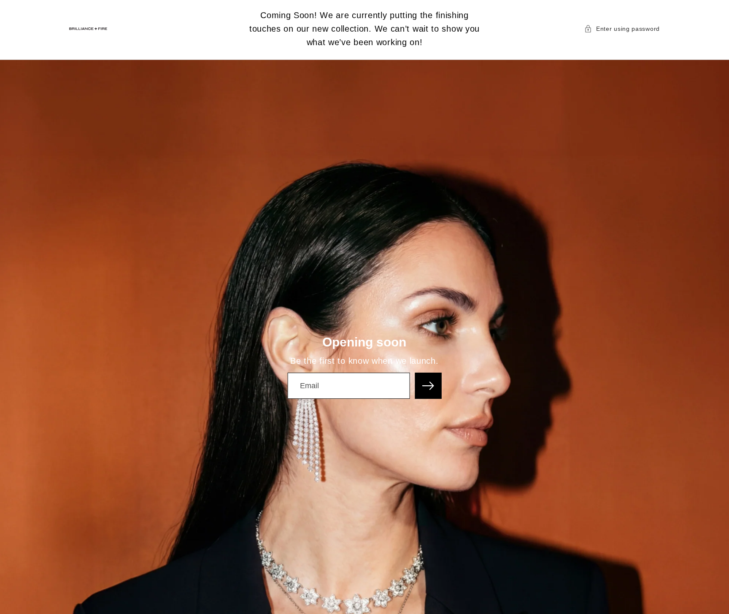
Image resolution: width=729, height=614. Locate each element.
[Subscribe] (428, 386)
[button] (622, 29)
